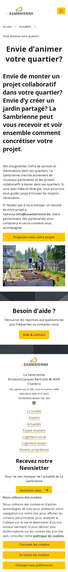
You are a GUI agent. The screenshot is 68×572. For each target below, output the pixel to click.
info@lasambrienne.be (33, 214)
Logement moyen (34, 443)
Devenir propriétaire (34, 450)
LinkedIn (34, 403)
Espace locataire (34, 430)
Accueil (7, 26)
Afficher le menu (61, 11)
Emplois (34, 418)
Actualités (25, 26)
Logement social (34, 437)
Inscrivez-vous (30, 490)
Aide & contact (34, 335)
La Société (34, 411)
